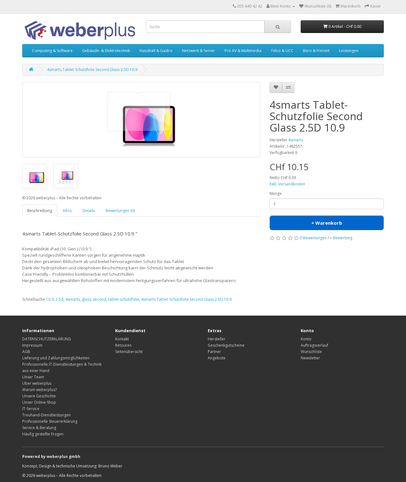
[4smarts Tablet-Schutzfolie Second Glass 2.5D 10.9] (141, 119)
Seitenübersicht (129, 351)
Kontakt (122, 339)
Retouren (123, 345)
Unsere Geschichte (39, 396)
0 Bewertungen (313, 238)
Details (88, 210)
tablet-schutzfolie (123, 299)
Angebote (217, 358)
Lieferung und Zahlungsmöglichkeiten (55, 358)
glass (86, 299)
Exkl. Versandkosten (287, 184)
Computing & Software (52, 50)
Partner (214, 351)
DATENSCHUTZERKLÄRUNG (46, 339)
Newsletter (310, 358)
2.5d (59, 299)
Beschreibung (39, 210)
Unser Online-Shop (39, 402)
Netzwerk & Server (198, 50)
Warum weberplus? (39, 389)
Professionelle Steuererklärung (49, 421)
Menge (276, 193)
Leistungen (348, 50)
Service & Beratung (39, 427)
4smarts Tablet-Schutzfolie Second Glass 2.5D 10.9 (92, 69)
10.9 (50, 299)
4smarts (295, 140)
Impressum (32, 345)
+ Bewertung (341, 238)
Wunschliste (311, 351)
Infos (67, 210)
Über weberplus (36, 383)
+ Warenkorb (326, 223)
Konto (306, 339)
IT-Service (30, 408)
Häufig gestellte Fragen (42, 434)
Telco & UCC (282, 50)
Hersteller (217, 339)
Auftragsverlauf (314, 345)
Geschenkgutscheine (226, 345)
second (99, 299)
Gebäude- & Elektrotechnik (106, 50)
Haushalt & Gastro (156, 50)
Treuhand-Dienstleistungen (46, 415)
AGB (26, 351)
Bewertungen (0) (120, 210)
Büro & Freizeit (316, 50)
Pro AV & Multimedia (243, 50)
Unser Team (33, 377)
